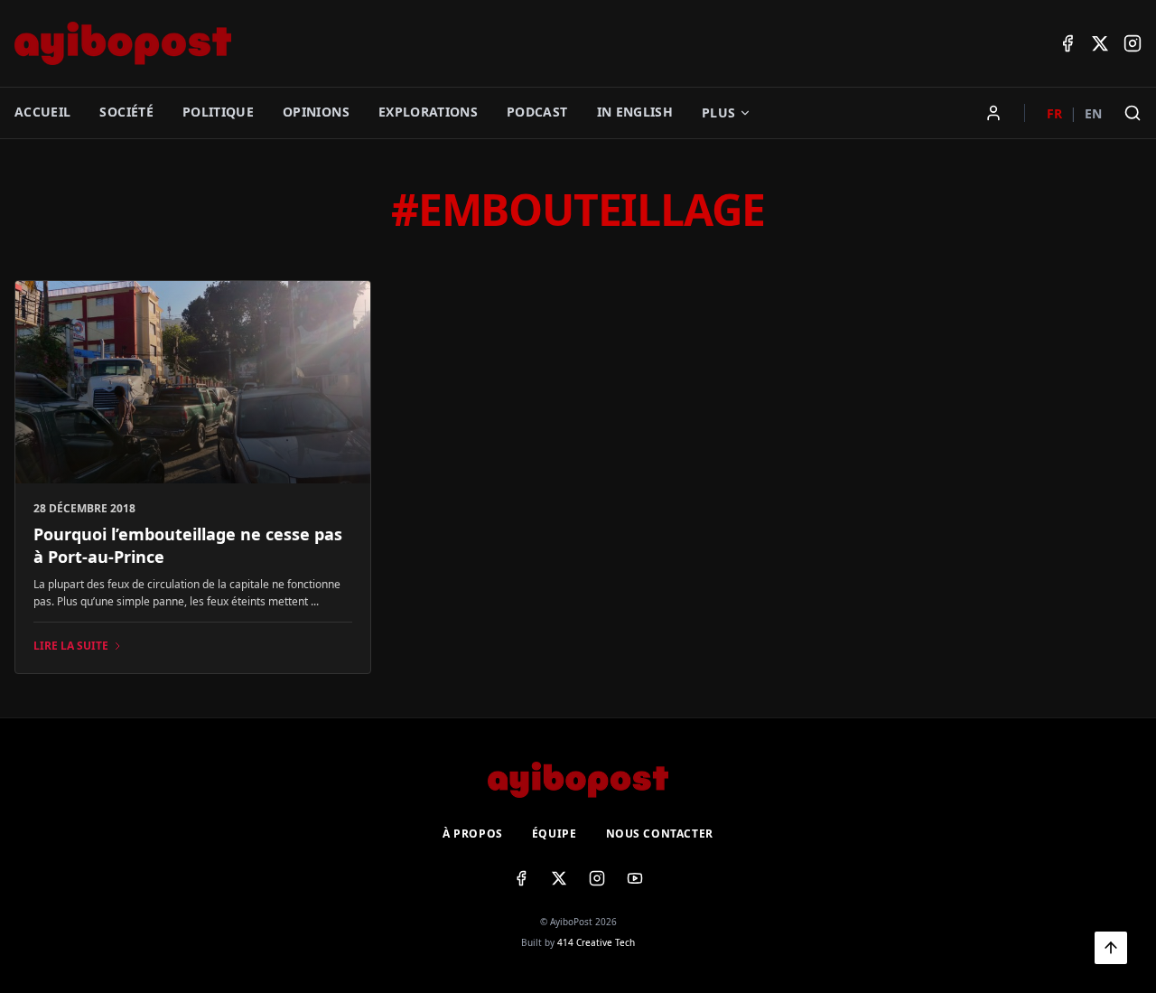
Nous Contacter (659, 834)
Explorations (428, 111)
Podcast (537, 111)
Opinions (316, 111)
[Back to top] (1111, 948)
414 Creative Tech (596, 942)
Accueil (42, 111)
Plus (718, 112)
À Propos (473, 834)
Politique (218, 111)
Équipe (554, 834)
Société (126, 111)
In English (635, 111)
